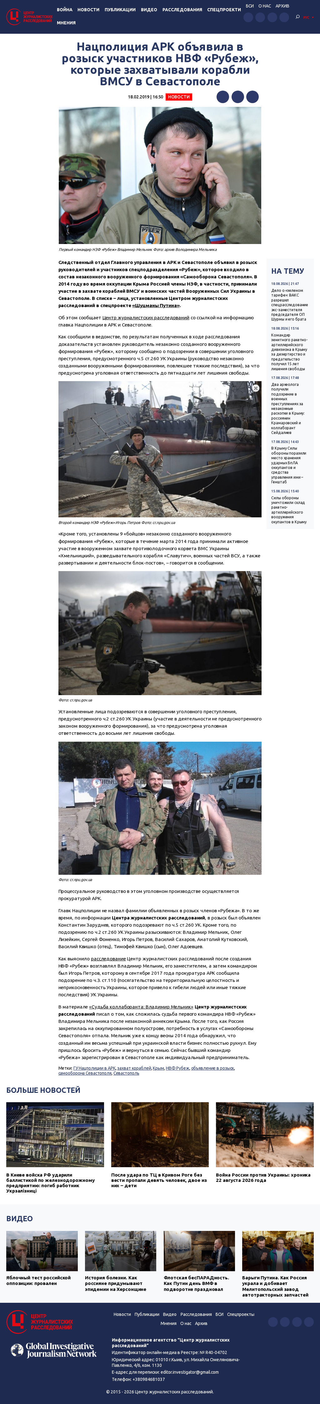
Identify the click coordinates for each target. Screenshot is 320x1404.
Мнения (66, 22)
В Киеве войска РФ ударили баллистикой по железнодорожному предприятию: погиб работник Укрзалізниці (50, 1182)
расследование (108, 958)
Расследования (182, 9)
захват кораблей (134, 1068)
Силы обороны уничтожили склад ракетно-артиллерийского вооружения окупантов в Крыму (289, 510)
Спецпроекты (240, 1314)
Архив (282, 5)
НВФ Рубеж (177, 1068)
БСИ (250, 5)
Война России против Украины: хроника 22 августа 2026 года (263, 1177)
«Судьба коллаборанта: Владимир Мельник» (141, 1006)
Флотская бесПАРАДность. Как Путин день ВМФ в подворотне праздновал (196, 1283)
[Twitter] (238, 97)
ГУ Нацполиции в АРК (94, 1068)
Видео (149, 9)
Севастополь (126, 1073)
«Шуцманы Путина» (155, 305)
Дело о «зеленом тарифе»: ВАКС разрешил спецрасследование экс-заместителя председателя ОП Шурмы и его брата (289, 304)
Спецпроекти (224, 9)
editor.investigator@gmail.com (190, 1372)
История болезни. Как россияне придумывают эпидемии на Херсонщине (115, 1283)
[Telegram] (252, 97)
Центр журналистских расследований (145, 317)
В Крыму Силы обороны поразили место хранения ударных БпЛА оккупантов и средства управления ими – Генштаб (288, 465)
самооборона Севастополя (85, 1073)
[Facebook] (223, 97)
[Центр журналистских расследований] (30, 16)
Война (64, 9)
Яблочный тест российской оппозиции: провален (38, 1280)
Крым (158, 1068)
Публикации (120, 9)
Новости (88, 9)
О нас (264, 5)
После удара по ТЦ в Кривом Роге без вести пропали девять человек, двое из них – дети (159, 1180)
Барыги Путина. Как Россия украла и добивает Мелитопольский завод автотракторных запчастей (275, 1286)
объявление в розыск (212, 1068)
